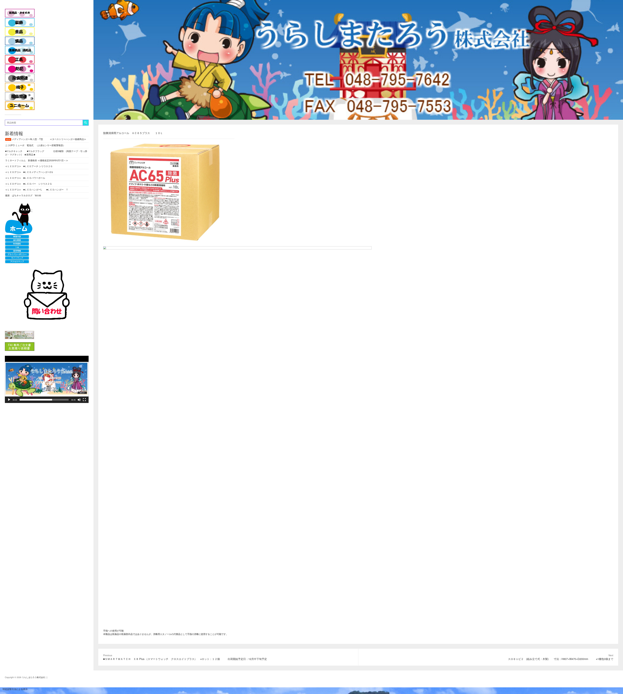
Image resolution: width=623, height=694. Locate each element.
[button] (46, 379)
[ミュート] (79, 399)
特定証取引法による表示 (14, 689)
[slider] (44, 400)
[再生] (9, 399)
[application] (47, 379)
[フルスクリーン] (84, 399)
